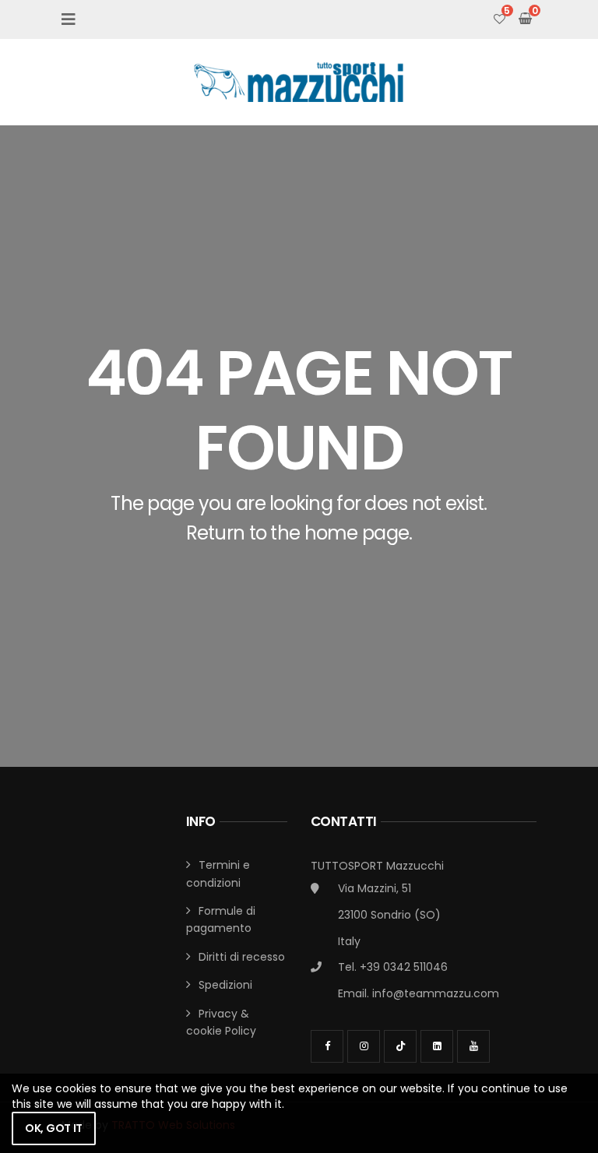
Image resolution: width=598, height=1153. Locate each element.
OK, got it (54, 1128)
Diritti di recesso (242, 957)
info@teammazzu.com (435, 993)
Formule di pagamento (220, 919)
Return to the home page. (299, 533)
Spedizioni (225, 985)
